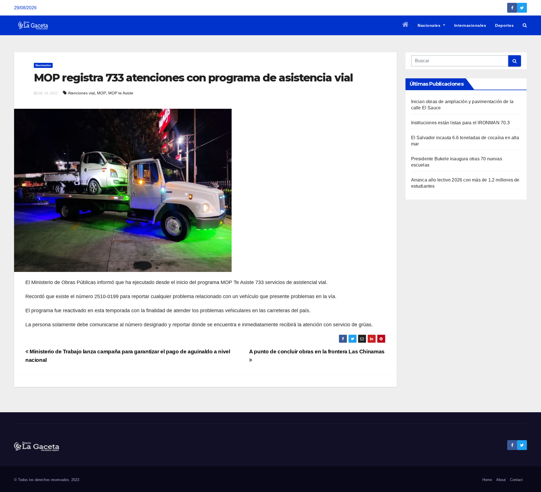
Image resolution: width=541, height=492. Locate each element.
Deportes (504, 25)
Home (487, 480)
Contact (516, 480)
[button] (525, 25)
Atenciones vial (81, 93)
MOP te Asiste (120, 93)
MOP (101, 93)
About (501, 480)
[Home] (405, 25)
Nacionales (430, 25)
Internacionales (470, 25)
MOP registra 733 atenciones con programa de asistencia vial (193, 77)
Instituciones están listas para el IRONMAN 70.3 (460, 122)
